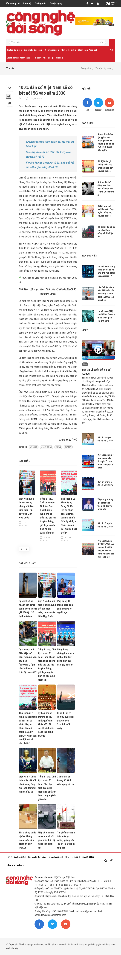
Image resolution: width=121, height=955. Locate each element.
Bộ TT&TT (68, 447)
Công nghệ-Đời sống (33, 50)
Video (58, 58)
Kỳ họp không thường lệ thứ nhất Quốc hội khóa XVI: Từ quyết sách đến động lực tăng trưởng (46, 724)
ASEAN (58, 447)
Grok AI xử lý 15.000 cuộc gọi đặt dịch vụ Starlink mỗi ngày (65, 721)
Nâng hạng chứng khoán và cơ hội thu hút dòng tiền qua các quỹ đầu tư (65, 657)
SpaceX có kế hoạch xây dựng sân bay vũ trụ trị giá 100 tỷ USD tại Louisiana (28, 609)
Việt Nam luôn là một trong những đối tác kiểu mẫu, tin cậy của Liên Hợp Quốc (26, 508)
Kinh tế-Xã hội (88, 857)
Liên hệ (27, 3)
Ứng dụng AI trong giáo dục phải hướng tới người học (65, 607)
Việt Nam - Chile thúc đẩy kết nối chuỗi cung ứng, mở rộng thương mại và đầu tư (27, 784)
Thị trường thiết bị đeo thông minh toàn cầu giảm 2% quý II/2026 (27, 840)
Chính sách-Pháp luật (87, 50)
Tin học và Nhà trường (43, 58)
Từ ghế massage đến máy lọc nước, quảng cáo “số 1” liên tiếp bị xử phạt (66, 840)
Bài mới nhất (27, 563)
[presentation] (21, 549)
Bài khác (24, 460)
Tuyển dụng (56, 3)
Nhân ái (10, 865)
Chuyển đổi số (51, 50)
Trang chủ (86, 68)
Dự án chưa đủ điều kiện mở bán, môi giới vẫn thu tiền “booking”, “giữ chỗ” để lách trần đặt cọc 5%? (28, 661)
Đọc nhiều (87, 123)
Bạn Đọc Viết (19, 857)
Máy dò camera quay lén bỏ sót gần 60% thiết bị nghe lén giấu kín (46, 840)
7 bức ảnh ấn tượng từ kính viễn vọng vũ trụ (65, 780)
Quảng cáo (40, 3)
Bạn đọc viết (89, 255)
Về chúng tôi (13, 3)
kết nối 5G (33, 447)
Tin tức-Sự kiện (13, 50)
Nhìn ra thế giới (67, 50)
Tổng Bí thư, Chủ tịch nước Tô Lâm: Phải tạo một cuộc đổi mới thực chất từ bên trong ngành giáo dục (47, 788)
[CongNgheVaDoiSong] (101, 43)
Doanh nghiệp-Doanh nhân (18, 58)
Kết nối (86, 88)
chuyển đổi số (46, 447)
